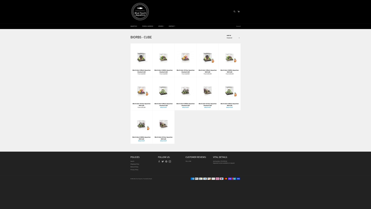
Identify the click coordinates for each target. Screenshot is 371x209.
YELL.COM (188, 161)
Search (132, 161)
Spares (161, 26)
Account (238, 26)
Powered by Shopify (147, 178)
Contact (172, 26)
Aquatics (133, 26)
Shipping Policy (134, 164)
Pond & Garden (147, 26)
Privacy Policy (134, 169)
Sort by (229, 35)
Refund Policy (134, 167)
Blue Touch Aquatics (138, 178)
